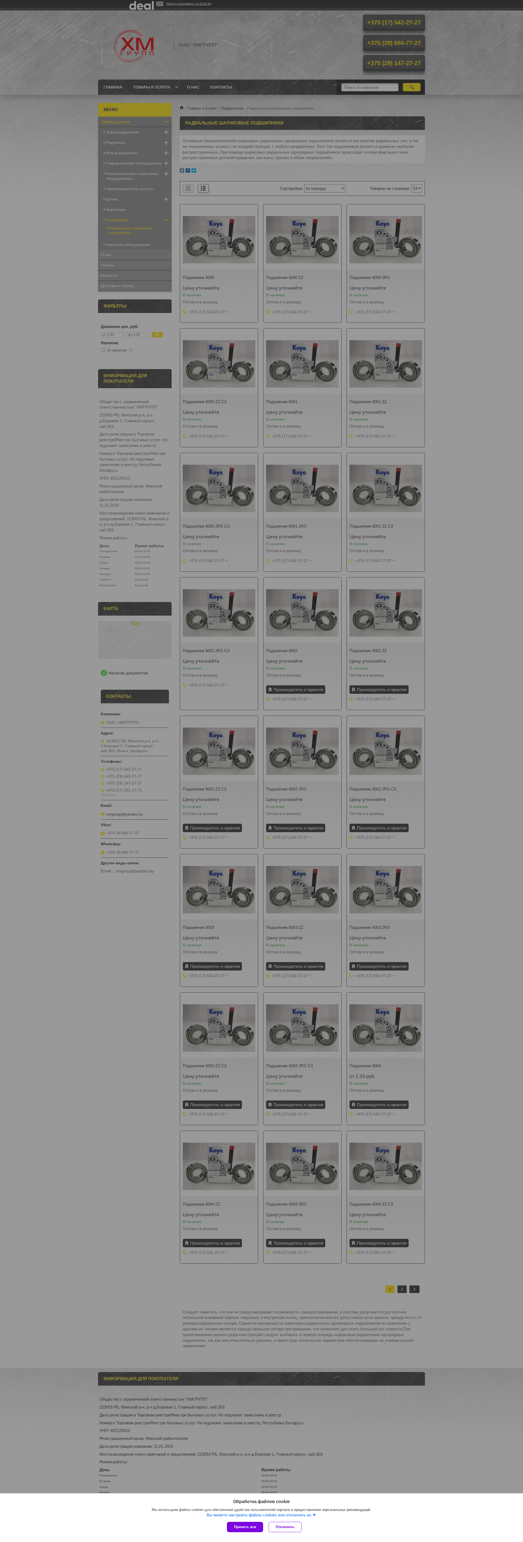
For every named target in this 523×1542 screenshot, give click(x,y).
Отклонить (285, 1527)
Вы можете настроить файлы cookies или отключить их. (259, 1515)
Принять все (245, 1527)
